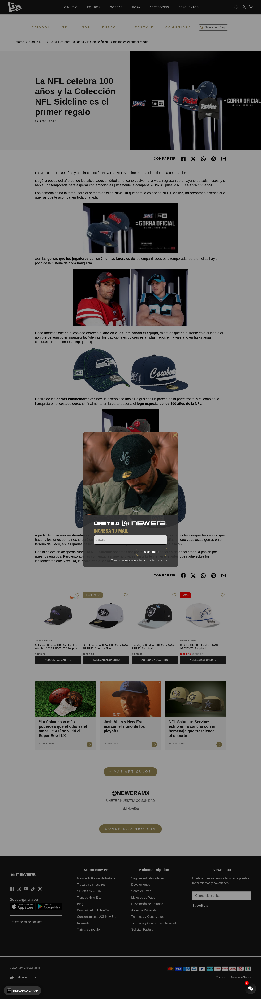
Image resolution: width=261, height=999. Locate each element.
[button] (22, 990)
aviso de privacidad (158, 560)
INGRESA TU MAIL (111, 531)
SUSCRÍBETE (151, 552)
